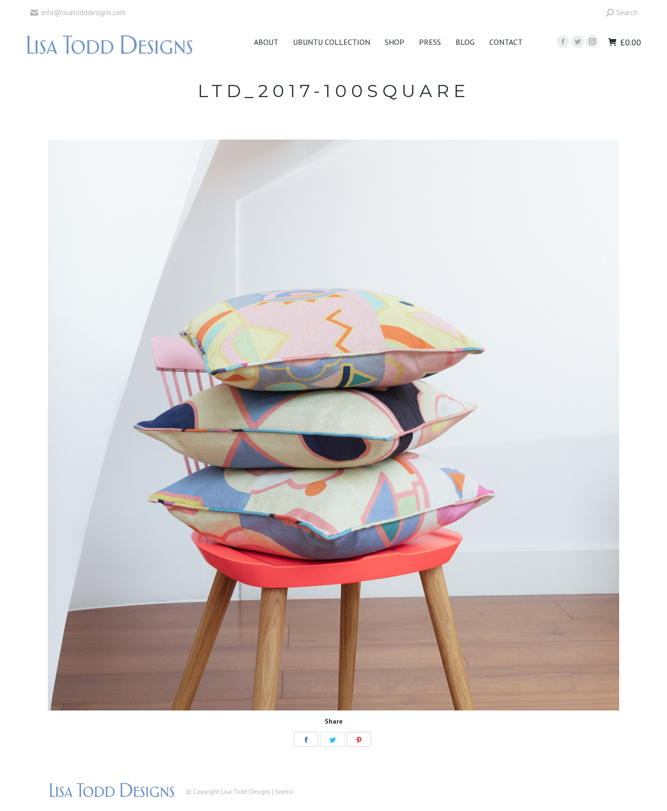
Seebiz (284, 792)
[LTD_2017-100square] (333, 425)
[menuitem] (266, 42)
